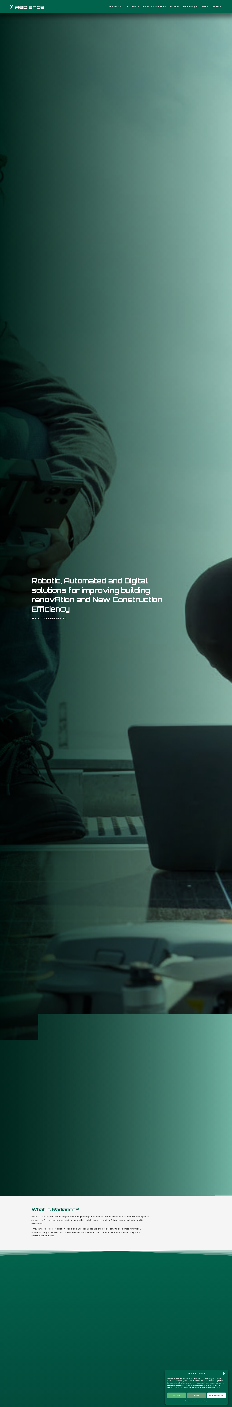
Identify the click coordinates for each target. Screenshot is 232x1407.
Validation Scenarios (154, 6)
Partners (174, 6)
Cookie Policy (190, 1401)
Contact (216, 6)
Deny (196, 1395)
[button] (225, 1373)
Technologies (190, 6)
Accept (176, 1395)
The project (115, 6)
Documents (132, 6)
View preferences (216, 1395)
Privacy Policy (201, 1401)
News (205, 6)
